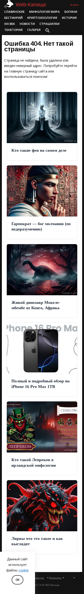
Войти (74, 5)
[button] (47, 31)
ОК (17, 579)
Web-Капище (31, 4)
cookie (24, 570)
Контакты (55, 577)
